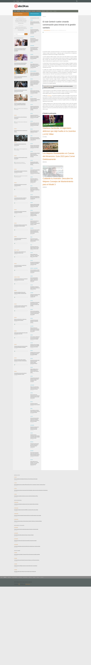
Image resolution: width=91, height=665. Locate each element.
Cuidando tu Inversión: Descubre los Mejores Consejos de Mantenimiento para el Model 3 (58, 181)
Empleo (31, 96)
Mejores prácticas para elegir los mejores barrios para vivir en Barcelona (35, 22)
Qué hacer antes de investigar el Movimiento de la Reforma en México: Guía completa (34, 205)
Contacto (21, 1)
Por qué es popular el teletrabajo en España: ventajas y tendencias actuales (35, 99)
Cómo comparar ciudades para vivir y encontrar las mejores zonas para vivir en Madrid (35, 337)
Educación (31, 450)
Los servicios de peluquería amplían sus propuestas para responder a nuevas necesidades (20, 49)
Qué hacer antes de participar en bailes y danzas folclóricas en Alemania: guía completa (34, 146)
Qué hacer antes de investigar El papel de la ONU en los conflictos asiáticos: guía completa (27, 515)
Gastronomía (32, 36)
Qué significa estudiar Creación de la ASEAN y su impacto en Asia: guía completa (26, 509)
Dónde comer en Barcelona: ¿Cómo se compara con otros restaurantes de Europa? (34, 387)
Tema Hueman (27, 584)
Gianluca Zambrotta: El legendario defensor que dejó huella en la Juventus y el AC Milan (59, 131)
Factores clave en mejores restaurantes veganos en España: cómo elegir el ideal (26, 529)
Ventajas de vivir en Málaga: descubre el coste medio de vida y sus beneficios (34, 57)
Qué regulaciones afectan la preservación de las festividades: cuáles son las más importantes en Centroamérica (31, 490)
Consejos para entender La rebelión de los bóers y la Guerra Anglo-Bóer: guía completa (35, 116)
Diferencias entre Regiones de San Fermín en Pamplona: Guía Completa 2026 (34, 197)
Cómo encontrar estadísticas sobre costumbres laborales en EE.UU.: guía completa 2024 (35, 74)
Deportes (31, 268)
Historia (31, 113)
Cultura (51, 11)
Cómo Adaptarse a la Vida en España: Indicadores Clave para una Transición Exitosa (35, 411)
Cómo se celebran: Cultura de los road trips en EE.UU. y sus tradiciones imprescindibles (34, 124)
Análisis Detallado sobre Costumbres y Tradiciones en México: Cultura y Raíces (34, 255)
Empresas (22, 11)
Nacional (43, 11)
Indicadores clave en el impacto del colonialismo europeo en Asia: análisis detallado (35, 353)
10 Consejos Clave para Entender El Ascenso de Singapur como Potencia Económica (26, 560)
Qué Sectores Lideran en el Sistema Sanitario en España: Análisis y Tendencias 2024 (34, 247)
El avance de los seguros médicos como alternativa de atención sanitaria (34, 239)
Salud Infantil (36, 268)
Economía (33, 11)
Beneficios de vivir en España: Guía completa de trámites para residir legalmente (35, 138)
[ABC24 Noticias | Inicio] (21, 6)
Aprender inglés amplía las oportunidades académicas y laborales (34, 163)
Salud (31, 244)
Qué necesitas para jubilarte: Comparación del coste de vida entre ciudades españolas (27, 554)
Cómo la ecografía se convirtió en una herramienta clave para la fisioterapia (34, 271)
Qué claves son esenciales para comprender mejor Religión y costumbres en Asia (35, 263)
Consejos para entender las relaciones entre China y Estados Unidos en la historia (26, 504)
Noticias (17, 1)
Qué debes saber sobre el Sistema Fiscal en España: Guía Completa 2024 (25, 571)
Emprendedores (28, 11)
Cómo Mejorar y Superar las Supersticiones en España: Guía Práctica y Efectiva (35, 287)
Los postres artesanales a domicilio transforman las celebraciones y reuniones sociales (27, 546)
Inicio (14, 1)
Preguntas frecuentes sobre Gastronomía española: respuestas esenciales (34, 428)
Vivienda (31, 318)
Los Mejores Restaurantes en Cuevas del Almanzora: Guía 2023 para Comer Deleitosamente (59, 156)
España (47, 11)
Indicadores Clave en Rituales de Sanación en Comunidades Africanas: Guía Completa (34, 345)
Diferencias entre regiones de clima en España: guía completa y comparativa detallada (35, 91)
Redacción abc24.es (47, 30)
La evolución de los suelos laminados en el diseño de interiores (34, 321)
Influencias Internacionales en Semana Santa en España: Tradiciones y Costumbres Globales (28, 521)
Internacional (38, 11)
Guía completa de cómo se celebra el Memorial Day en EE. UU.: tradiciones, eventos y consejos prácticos (29, 484)
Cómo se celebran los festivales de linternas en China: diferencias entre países (25, 478)
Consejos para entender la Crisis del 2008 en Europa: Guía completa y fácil (35, 295)
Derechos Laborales (33, 71)
